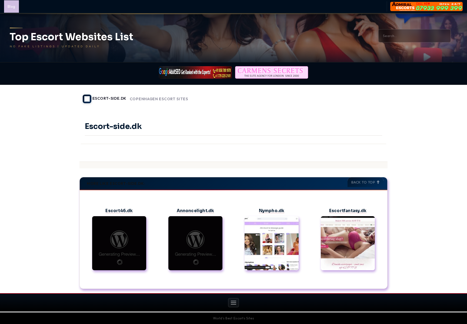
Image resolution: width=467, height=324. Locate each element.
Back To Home (373, 95)
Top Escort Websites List (71, 37)
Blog (11, 6)
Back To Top (363, 182)
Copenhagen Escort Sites (159, 99)
